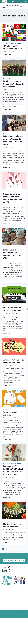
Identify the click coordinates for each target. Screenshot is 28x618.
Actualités (6, 43)
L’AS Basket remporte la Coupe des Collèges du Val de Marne (13, 84)
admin (6, 51)
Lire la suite (7, 54)
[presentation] (14, 32)
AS (9, 78)
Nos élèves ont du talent (15, 43)
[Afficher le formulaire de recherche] (25, 2)
